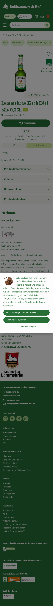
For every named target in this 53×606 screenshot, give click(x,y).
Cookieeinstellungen (27, 326)
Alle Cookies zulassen (16, 320)
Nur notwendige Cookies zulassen (21, 312)
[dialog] (26, 303)
